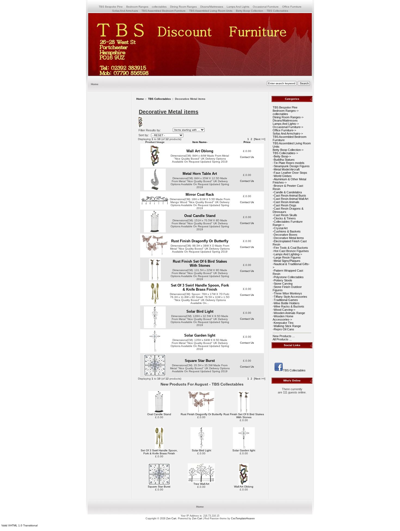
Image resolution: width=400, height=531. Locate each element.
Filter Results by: (150, 130)
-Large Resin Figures (287, 257)
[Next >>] (259, 139)
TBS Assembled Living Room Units (210, 10)
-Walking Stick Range (287, 326)
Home (95, 84)
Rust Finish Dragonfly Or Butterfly (199, 241)
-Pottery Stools (282, 280)
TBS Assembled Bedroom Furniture (163, 10)
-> (285, 153)
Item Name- (199, 142)
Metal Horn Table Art (200, 174)
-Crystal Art (280, 228)
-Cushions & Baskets (287, 231)
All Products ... (282, 339)
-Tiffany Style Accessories (290, 296)
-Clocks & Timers (284, 218)
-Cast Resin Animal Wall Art (290, 198)
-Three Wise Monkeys (287, 293)
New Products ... (284, 336)
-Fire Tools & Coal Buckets (290, 247)
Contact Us (247, 157)
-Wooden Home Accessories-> (283, 318)
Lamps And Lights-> (286, 123)
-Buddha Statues (284, 159)
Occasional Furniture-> (288, 127)
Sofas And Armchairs (125, 10)
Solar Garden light (199, 335)
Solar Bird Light (199, 311)
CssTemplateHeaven (243, 518)
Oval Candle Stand (200, 216)
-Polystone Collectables (288, 277)
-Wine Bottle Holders (286, 303)
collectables (159, 6)
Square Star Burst (200, 361)
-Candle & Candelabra (287, 192)
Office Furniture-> (284, 130)
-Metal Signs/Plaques (286, 260)
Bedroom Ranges (137, 6)
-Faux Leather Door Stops (290, 172)
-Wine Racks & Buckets (288, 306)
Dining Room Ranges (183, 6)
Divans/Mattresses (211, 6)
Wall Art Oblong (199, 151)
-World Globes (282, 176)
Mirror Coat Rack (200, 194)
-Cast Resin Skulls (285, 215)
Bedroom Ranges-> (286, 110)
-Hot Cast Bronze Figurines (291, 251)
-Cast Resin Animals (286, 202)
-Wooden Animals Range (289, 313)
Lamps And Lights (238, 6)
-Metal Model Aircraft (286, 169)
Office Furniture (291, 6)
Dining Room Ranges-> (288, 117)
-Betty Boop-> (282, 156)
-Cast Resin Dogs (284, 205)
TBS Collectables (159, 98)
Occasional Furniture (266, 6)
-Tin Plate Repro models (288, 162)
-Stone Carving (283, 283)
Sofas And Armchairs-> (288, 133)
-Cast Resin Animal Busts (289, 195)
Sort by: (144, 135)
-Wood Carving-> (284, 309)
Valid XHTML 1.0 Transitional (19, 525)
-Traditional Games (285, 300)
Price (247, 142)
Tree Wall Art (201, 483)
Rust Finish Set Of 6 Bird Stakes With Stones (200, 263)
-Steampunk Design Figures (291, 166)
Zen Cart (171, 518)
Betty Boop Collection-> (288, 149)
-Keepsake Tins (283, 322)
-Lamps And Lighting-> (287, 254)
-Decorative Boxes (285, 234)
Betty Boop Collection (249, 10)
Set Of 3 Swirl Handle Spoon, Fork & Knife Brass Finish (200, 287)
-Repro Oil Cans (283, 329)
